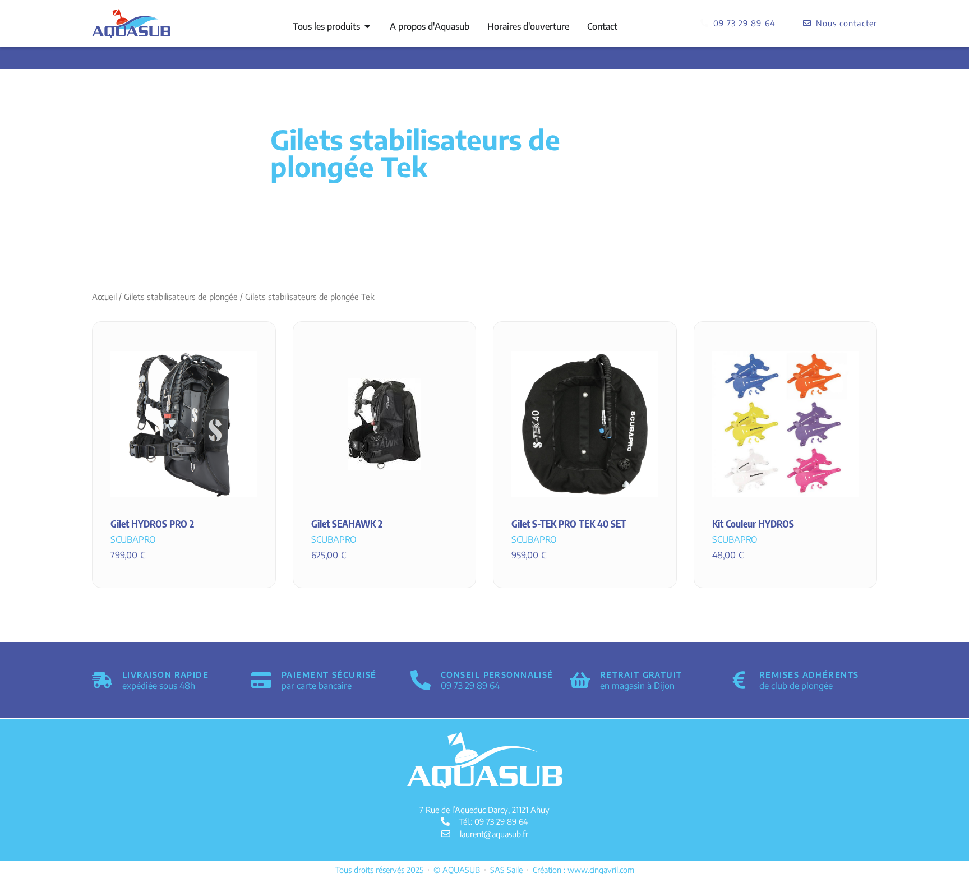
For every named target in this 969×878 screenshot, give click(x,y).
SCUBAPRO (133, 539)
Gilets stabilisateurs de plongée (181, 297)
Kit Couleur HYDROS (753, 523)
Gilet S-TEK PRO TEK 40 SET (568, 523)
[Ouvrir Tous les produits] (367, 26)
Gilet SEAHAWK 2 (346, 523)
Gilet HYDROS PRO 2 (152, 523)
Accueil (104, 297)
